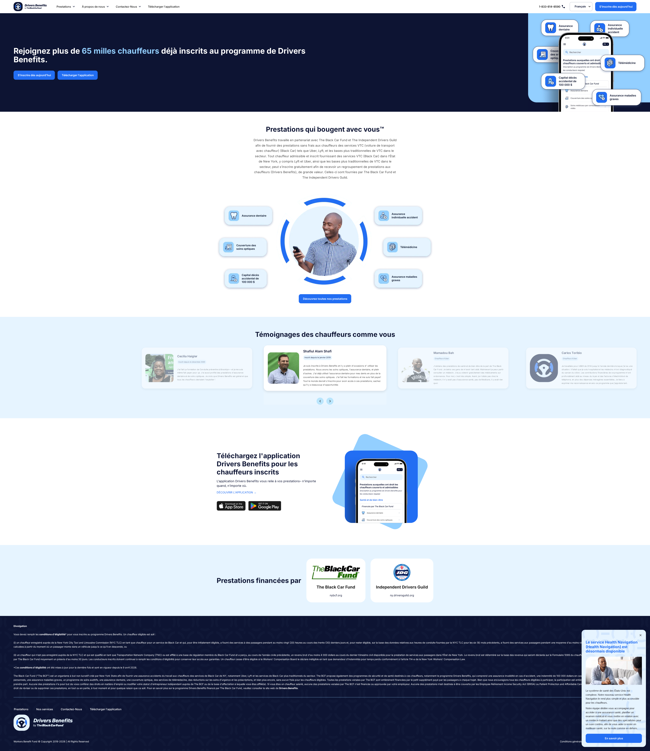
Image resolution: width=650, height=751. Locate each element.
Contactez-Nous (126, 6)
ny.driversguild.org (402, 595)
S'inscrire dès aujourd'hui (616, 6)
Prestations (64, 6)
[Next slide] (329, 401)
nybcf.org (336, 595)
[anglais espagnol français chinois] (581, 6)
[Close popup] (640, 635)
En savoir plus (614, 738)
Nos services (44, 709)
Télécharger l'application (164, 6)
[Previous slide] (320, 401)
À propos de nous (93, 6)
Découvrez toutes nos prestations (325, 298)
